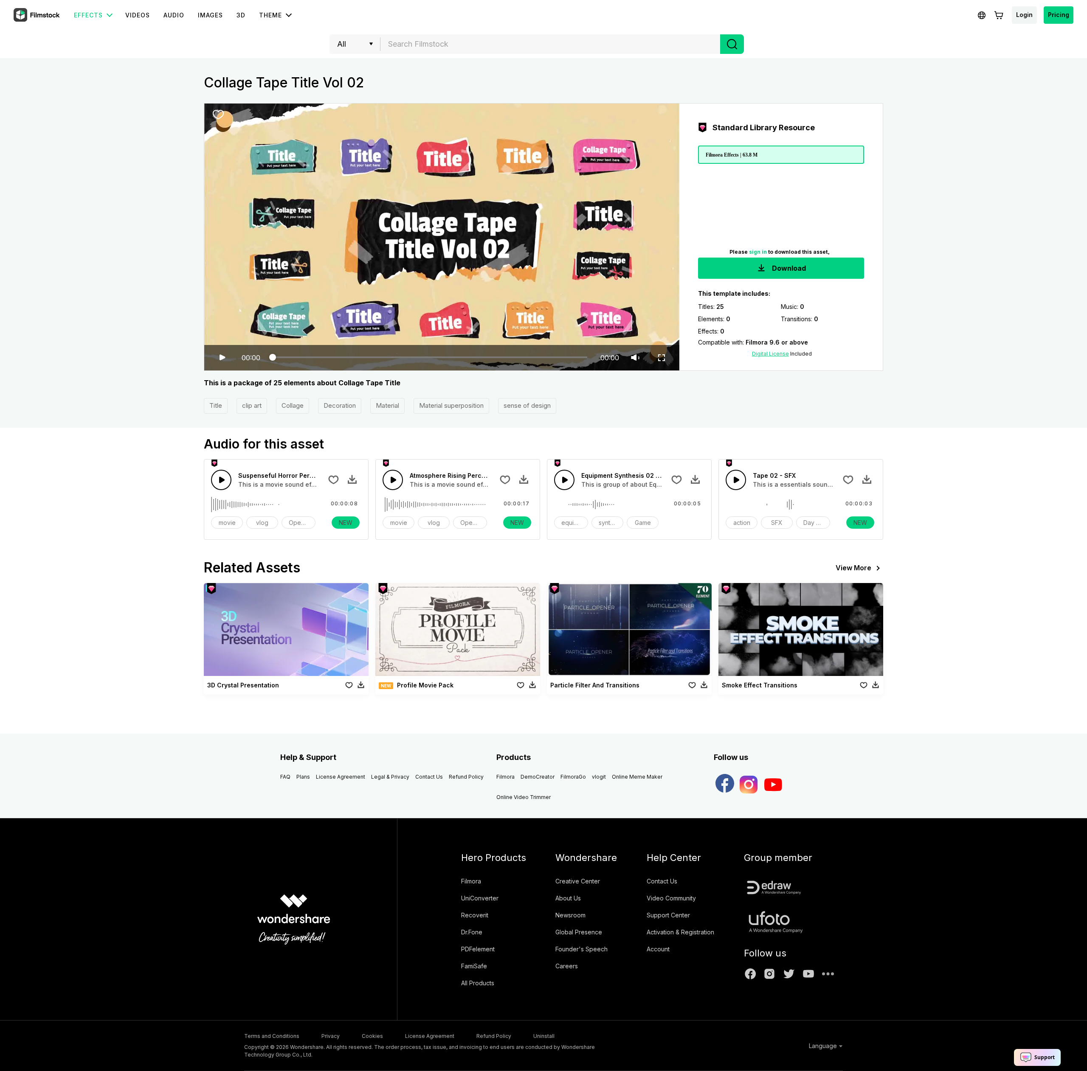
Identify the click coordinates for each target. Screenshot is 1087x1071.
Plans (303, 777)
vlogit (599, 777)
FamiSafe (474, 966)
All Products (477, 983)
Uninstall (544, 1036)
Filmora (505, 777)
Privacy (330, 1036)
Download (788, 268)
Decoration (340, 405)
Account (658, 949)
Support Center (668, 915)
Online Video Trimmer (523, 797)
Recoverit (474, 915)
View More (853, 568)
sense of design (527, 405)
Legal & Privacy (390, 777)
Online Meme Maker (637, 777)
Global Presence (578, 932)
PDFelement (478, 949)
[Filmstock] (37, 15)
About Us (568, 898)
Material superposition (451, 405)
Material (387, 405)
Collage (293, 405)
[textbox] (550, 44)
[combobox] (550, 44)
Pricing (1058, 14)
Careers (566, 966)
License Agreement (340, 777)
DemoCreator (538, 777)
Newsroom (570, 915)
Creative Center (577, 881)
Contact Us (429, 777)
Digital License (770, 353)
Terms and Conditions (271, 1036)
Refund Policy (466, 777)
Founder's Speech (581, 949)
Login (1024, 14)
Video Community (671, 898)
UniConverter (479, 898)
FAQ (285, 777)
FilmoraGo (573, 777)
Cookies (372, 1036)
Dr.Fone (471, 932)
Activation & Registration (680, 932)
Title (215, 405)
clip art (252, 405)
